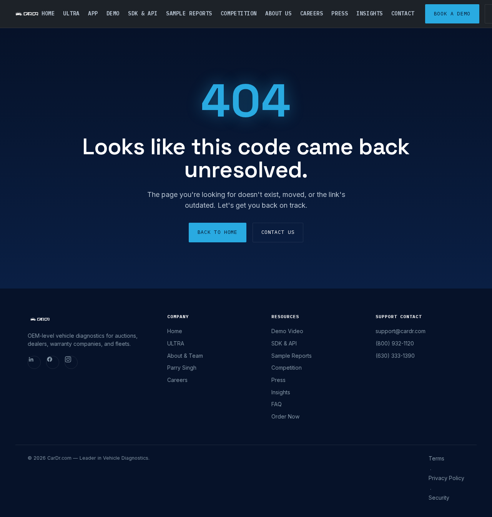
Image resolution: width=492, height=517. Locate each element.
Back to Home (218, 232)
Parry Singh (181, 367)
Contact (402, 13)
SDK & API (143, 13)
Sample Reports (189, 13)
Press (339, 13)
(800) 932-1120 (395, 343)
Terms (436, 458)
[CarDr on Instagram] (71, 362)
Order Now (285, 416)
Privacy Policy (446, 478)
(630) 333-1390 (395, 355)
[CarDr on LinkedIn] (34, 362)
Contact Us (278, 232)
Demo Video (287, 331)
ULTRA (71, 13)
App (93, 13)
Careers (311, 13)
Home (48, 13)
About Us (278, 13)
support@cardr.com (401, 331)
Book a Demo (452, 13)
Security (439, 497)
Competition (239, 13)
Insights (369, 13)
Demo (113, 13)
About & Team (185, 355)
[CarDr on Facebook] (52, 362)
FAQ (276, 404)
